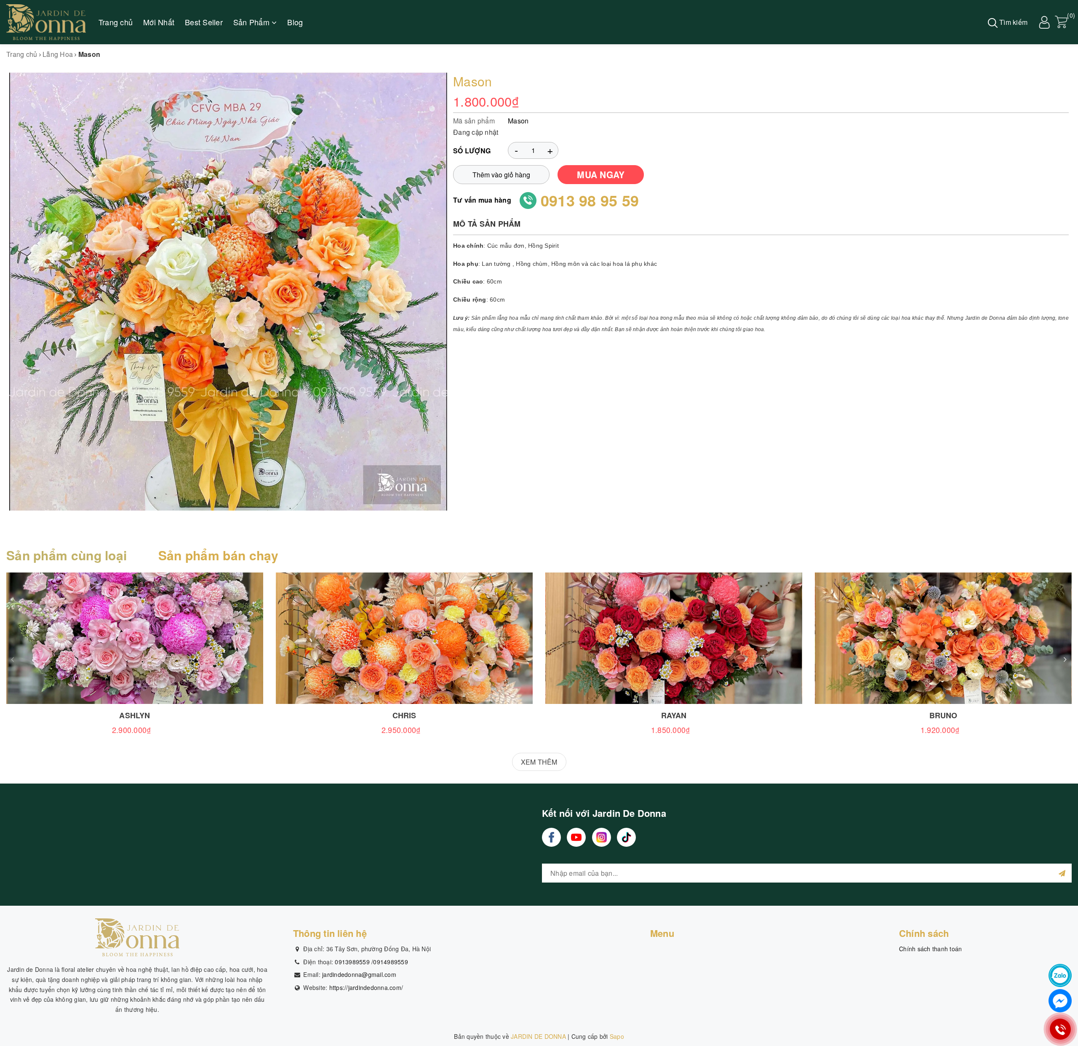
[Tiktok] (626, 837)
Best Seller (204, 21)
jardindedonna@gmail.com (359, 974)
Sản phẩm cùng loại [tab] (66, 555)
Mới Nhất (158, 21)
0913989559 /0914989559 (371, 962)
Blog (295, 21)
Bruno (943, 715)
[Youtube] (576, 837)
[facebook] (551, 837)
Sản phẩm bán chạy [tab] (218, 555)
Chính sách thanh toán (930, 948)
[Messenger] (1060, 1000)
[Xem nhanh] (134, 638)
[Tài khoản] (1044, 21)
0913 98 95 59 (590, 200)
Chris (404, 715)
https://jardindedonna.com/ (366, 987)
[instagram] (601, 837)
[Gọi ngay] (1060, 1029)
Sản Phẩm (252, 21)
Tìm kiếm (1012, 22)
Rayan (674, 715)
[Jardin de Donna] (46, 22)
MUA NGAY (600, 174)
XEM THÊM (539, 762)
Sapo (617, 1036)
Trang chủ (116, 21)
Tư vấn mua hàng (482, 200)
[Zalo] (1060, 975)
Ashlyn (134, 715)
